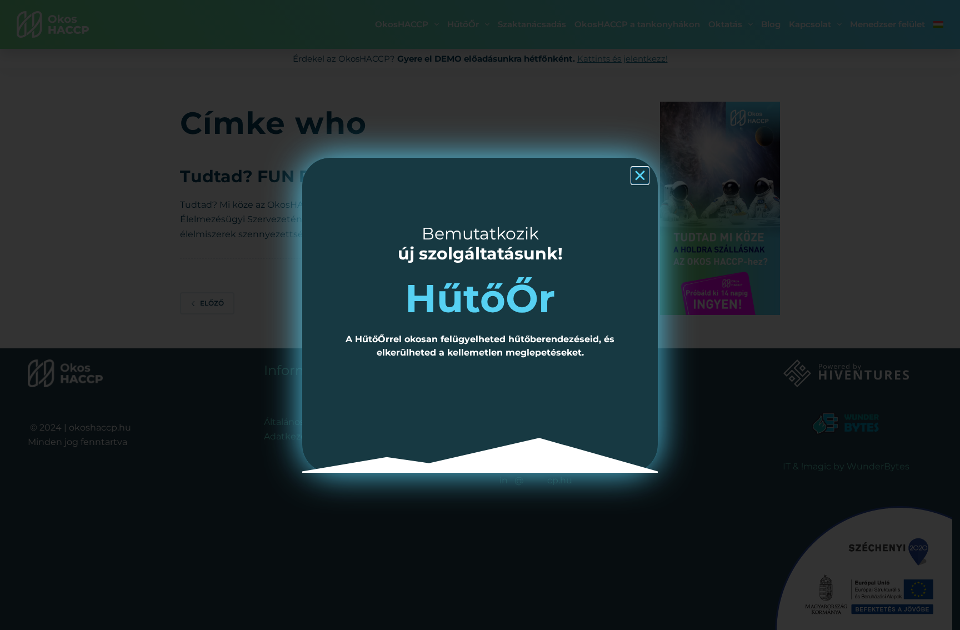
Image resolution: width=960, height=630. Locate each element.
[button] (640, 175)
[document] (480, 315)
